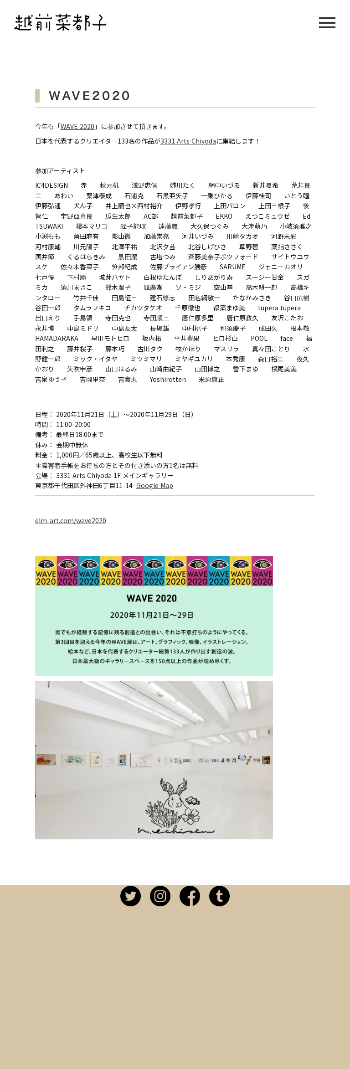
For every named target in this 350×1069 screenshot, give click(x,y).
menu (327, 23)
